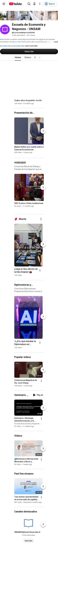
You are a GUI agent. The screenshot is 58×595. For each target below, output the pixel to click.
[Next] (43, 131)
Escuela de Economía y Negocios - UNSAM (30, 424)
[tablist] (29, 57)
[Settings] (39, 3)
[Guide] (3, 3)
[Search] (29, 3)
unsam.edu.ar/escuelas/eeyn (13, 46)
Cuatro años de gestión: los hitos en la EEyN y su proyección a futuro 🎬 (29, 100)
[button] (39, 57)
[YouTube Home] (15, 4)
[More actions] (41, 219)
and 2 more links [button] (31, 46)
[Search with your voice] (34, 4)
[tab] (18, 57)
